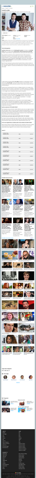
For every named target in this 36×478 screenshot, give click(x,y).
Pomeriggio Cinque (22, 464)
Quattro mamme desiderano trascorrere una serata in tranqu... (30, 402)
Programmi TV (5, 452)
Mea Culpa (4, 400)
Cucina (4, 461)
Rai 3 (19, 435)
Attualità (4, 463)
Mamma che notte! (21, 400)
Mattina (4, 432)
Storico (12, 410)
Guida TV (4, 431)
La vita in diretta (21, 467)
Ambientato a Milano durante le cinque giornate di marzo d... (14, 409)
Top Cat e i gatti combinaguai (23, 406)
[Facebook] (2, 370)
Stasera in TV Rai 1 (22, 443)
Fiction (4, 459)
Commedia (28, 403)
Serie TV (4, 440)
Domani (4, 438)
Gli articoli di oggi (5, 446)
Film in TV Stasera (6, 442)
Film (3, 439)
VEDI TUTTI (18, 382)
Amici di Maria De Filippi (23, 453)
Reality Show (5, 453)
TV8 (19, 440)
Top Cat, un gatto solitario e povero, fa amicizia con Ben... (30, 409)
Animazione (29, 410)
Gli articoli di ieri (5, 447)
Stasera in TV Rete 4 (22, 447)
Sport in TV (4, 444)
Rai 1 (19, 432)
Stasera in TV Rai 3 (22, 446)
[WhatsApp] (7, 370)
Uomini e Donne (21, 455)
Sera (3, 435)
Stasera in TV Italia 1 (22, 450)
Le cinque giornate (5, 406)
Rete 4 (20, 436)
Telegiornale (5, 460)
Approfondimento (6, 464)
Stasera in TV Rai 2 (22, 444)
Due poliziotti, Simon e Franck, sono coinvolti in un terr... (14, 402)
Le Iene (20, 461)
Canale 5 (20, 438)
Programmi (6, 8)
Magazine (3, 8)
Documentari (5, 465)
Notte (3, 436)
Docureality (10, 8)
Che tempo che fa (22, 468)
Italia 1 (20, 439)
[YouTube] (5, 370)
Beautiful (20, 459)
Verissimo (20, 460)
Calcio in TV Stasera (6, 443)
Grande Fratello (21, 456)
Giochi (4, 468)
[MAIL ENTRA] (31, 6)
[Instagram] (4, 370)
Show (3, 467)
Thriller (12, 403)
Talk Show (4, 456)
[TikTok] (9, 370)
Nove (19, 442)
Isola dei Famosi (21, 457)
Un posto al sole (21, 463)
